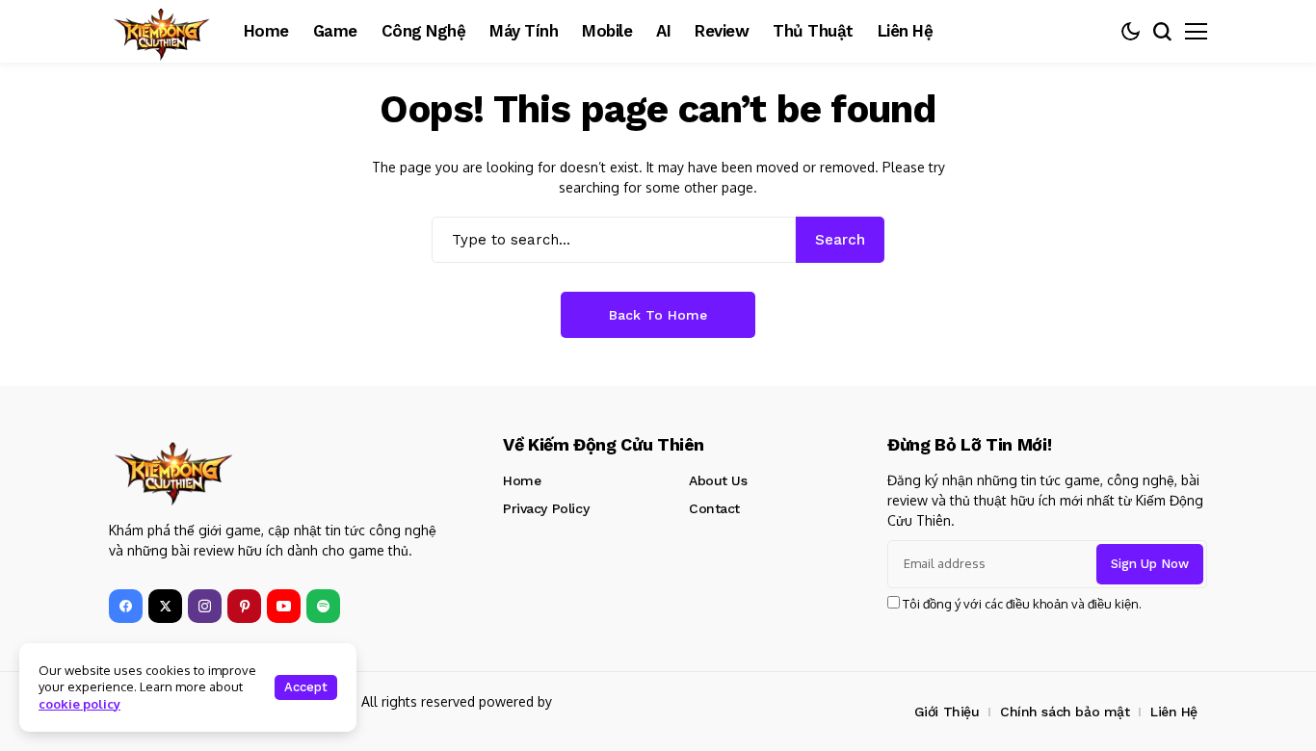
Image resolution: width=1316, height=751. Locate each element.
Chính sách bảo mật (1064, 711)
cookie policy (79, 704)
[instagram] (205, 606)
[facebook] (126, 606)
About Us (718, 480)
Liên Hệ (1174, 711)
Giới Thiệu (947, 711)
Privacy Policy (546, 508)
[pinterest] (244, 606)
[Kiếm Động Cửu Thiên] (162, 31)
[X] (165, 606)
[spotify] (323, 606)
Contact (714, 508)
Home (521, 480)
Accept (306, 687)
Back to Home (658, 315)
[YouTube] (284, 606)
